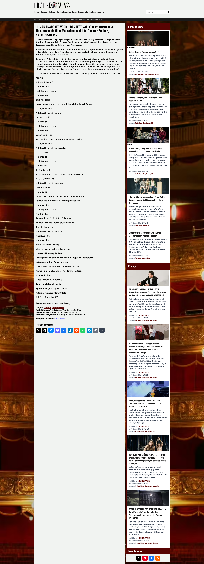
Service (74, 12)
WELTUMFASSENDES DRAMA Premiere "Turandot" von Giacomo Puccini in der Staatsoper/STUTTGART (145, 403)
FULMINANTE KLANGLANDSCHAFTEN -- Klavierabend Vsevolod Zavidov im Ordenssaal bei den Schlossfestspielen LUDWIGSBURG (147, 292)
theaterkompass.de (59, 318)
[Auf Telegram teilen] (89, 330)
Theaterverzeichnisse (96, 12)
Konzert (137, 320)
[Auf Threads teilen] (44, 330)
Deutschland (56, 307)
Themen (157, 74)
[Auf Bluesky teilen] (51, 330)
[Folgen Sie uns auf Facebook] (151, 558)
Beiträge (37, 12)
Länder (147, 320)
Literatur (144, 258)
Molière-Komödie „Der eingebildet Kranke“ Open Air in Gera (146, 99)
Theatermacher (65, 12)
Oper (147, 225)
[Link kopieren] (102, 330)
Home (35, 19)
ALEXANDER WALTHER (144, 315)
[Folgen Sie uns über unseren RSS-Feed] (157, 558)
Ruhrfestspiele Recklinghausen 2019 (144, 51)
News (62, 307)
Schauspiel (47, 307)
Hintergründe (53, 12)
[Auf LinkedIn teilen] (70, 330)
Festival (137, 74)
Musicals (155, 543)
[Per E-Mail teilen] (95, 330)
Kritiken (44, 12)
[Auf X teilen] (38, 330)
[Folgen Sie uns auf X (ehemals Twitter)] (138, 558)
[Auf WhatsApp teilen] (82, 330)
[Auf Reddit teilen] (76, 330)
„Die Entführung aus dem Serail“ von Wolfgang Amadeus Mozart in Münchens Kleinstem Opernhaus (148, 200)
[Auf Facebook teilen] (63, 330)
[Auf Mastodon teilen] (57, 330)
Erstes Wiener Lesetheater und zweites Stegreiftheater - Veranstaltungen (145, 234)
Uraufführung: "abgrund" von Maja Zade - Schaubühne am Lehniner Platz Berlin (146, 150)
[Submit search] (168, 12)
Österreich (138, 258)
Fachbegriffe (83, 12)
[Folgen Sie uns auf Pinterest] (145, 558)
